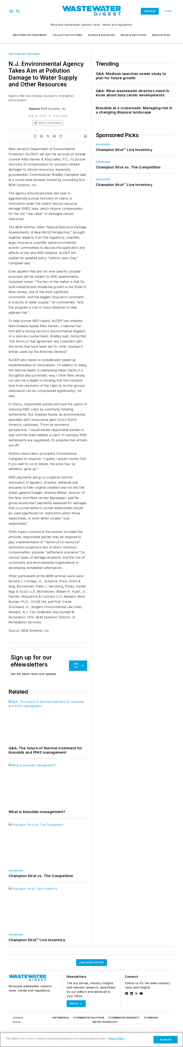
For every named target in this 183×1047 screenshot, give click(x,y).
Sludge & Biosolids (101, 35)
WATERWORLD (60, 1017)
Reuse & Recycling (133, 35)
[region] (91, 1039)
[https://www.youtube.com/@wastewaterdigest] (141, 993)
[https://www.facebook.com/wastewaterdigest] (126, 993)
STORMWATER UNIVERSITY (124, 1017)
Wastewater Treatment (30, 35)
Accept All (165, 1039)
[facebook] (35, 136)
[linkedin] (41, 136)
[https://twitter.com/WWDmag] (136, 993)
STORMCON (151, 1017)
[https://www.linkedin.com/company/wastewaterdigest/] (131, 993)
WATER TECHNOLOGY (105, 1022)
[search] (18, 11)
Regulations (161, 35)
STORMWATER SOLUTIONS (88, 1017)
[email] (61, 136)
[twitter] (48, 136)
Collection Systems (67, 35)
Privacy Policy (116, 1038)
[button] (11, 11)
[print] (85, 136)
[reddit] (54, 136)
